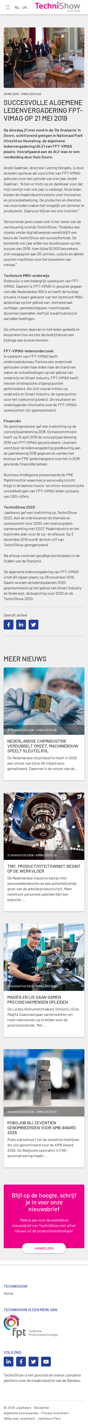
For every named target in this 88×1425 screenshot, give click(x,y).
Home (8, 1293)
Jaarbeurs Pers (49, 1418)
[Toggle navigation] (8, 7)
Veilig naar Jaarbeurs (19, 1418)
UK (24, 7)
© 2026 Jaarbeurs (17, 1407)
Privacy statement (55, 1413)
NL (17, 7)
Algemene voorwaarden (21, 1413)
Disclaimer (41, 1407)
